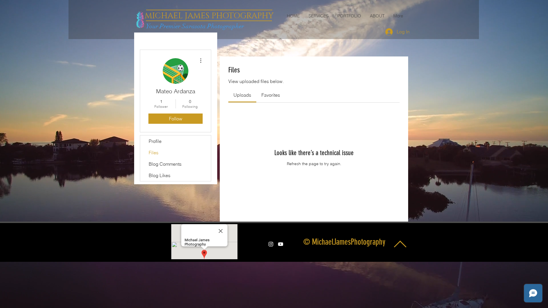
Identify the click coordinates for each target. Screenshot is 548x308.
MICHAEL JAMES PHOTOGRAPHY (209, 16)
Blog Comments (165, 164)
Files (153, 152)
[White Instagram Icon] (271, 244)
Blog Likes (159, 175)
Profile (155, 141)
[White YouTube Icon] (280, 244)
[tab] (242, 95)
